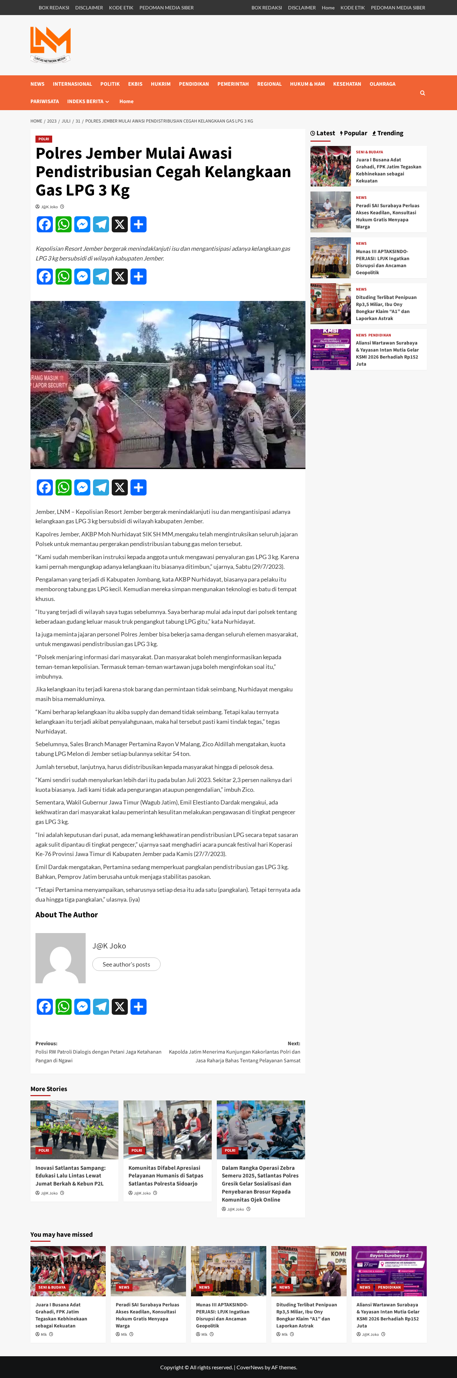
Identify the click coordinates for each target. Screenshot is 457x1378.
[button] (423, 93)
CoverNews (250, 1367)
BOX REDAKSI (54, 7)
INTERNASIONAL (72, 84)
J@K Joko (49, 206)
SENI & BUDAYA (369, 152)
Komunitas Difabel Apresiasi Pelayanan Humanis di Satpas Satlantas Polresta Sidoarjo (165, 1176)
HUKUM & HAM (307, 84)
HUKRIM (161, 84)
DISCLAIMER (89, 7)
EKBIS (135, 84)
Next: (234, 1052)
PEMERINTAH (233, 84)
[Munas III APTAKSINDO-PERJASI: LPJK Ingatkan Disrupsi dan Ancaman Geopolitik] (330, 257)
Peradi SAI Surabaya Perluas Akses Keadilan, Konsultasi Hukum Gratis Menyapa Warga (388, 216)
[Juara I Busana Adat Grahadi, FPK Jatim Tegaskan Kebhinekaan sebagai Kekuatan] (330, 165)
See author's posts (126, 964)
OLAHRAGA (382, 84)
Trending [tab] (389, 133)
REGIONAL (269, 84)
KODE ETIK (121, 7)
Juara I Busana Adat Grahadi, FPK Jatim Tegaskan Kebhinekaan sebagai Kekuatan (389, 170)
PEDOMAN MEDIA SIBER (167, 7)
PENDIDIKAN (194, 84)
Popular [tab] (355, 133)
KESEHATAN (347, 84)
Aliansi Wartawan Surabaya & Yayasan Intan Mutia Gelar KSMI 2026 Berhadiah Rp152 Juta (387, 353)
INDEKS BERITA (85, 101)
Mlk (44, 1334)
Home (328, 7)
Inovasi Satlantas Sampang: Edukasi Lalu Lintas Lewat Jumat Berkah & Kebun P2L (70, 1176)
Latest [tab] (325, 133)
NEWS (37, 84)
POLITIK (110, 84)
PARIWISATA (44, 101)
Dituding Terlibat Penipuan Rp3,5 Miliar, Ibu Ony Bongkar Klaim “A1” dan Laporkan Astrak (386, 308)
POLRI (43, 139)
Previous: (98, 1052)
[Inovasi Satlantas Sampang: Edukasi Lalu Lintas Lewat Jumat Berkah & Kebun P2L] (74, 1129)
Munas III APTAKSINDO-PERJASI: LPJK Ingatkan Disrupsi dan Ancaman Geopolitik (382, 262)
